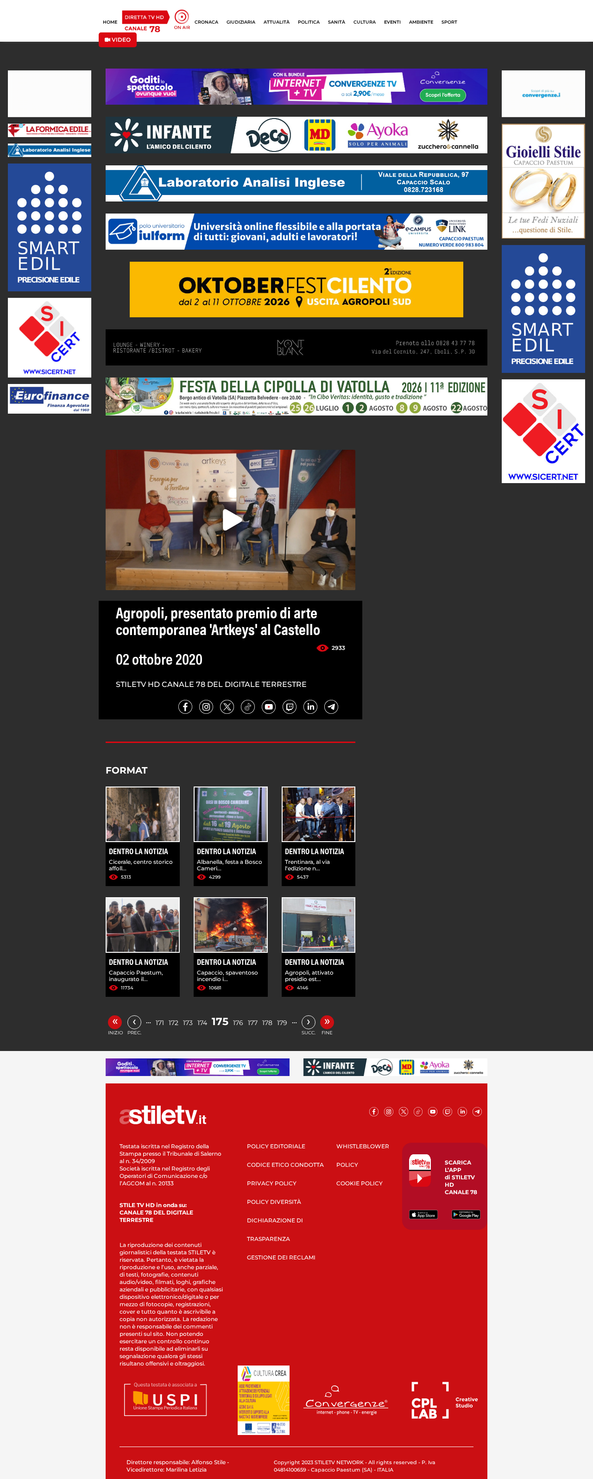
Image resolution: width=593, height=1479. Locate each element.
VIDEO (120, 39)
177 (253, 1023)
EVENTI (392, 22)
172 (173, 1023)
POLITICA (309, 22)
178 (267, 1023)
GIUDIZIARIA (241, 22)
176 (238, 1023)
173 (188, 1023)
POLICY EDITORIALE (276, 1146)
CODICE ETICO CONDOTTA (285, 1164)
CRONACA (206, 22)
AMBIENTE (421, 22)
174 (202, 1023)
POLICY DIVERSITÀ (274, 1201)
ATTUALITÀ (277, 22)
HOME (110, 22)
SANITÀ (336, 22)
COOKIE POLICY (359, 1183)
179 (282, 1023)
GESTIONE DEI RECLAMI (281, 1257)
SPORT (449, 22)
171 (160, 1023)
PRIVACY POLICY (271, 1183)
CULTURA (364, 22)
